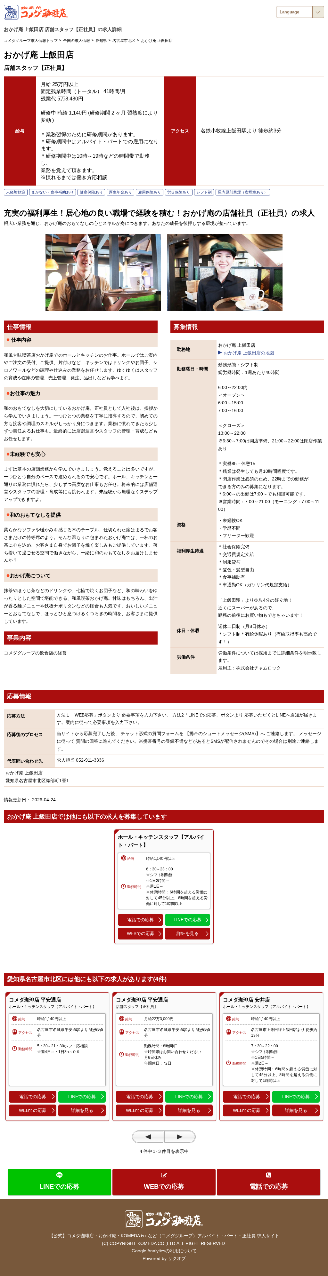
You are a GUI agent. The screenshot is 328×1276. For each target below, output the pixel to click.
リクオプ (177, 1258)
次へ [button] (180, 1136)
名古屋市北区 (123, 40)
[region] (57, 1056)
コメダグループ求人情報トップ (31, 40)
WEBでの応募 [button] (140, 933)
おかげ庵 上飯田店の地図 (249, 352)
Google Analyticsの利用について (164, 1250)
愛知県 (101, 40)
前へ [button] (148, 1136)
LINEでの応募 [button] (187, 919)
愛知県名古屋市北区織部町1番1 (37, 780)
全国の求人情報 (76, 40)
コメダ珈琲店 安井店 (246, 1000)
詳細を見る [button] (187, 933)
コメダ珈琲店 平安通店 (35, 1000)
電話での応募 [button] (140, 919)
